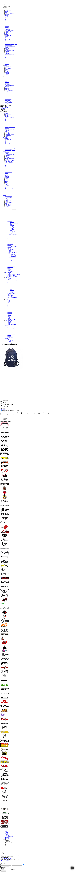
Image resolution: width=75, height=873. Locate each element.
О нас (6, 831)
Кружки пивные (8, 18)
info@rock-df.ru (3, 108)
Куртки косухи (8, 66)
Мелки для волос (8, 92)
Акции (6, 832)
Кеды (6, 78)
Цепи (11, 233)
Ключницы (12, 225)
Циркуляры (7, 51)
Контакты (7, 837)
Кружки (6, 11)
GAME (6, 338)
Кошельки (7, 14)
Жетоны (6, 20)
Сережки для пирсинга (9, 63)
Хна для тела (7, 100)
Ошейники (12, 227)
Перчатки (12, 228)
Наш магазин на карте (4, 860)
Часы (6, 21)
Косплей (6, 91)
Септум (11, 291)
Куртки (6, 67)
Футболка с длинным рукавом (11, 44)
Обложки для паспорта (9, 30)
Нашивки (7, 26)
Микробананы (8, 59)
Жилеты (6, 70)
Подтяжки (12, 229)
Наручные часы (13, 254)
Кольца (6, 36)
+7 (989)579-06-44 (4, 107)
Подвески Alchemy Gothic (15, 263)
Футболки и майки (8, 41)
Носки (6, 75)
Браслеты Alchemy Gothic (15, 261)
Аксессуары (7, 29)
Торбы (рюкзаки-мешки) (10, 22)
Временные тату (8, 99)
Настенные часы (13, 255)
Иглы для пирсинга (9, 58)
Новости (7, 835)
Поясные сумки (8, 31)
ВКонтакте (2, 858)
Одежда (5, 65)
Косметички (7, 17)
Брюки (6, 69)
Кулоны (6, 34)
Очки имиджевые (8, 102)
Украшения (6, 33)
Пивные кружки (11, 340)
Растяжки (12, 290)
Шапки (6, 87)
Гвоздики (7, 64)
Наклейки (7, 28)
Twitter (10, 858)
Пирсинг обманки (8, 57)
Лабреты (7, 53)
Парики (6, 94)
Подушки (7, 19)
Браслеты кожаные (9, 40)
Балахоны (7, 73)
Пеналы (6, 16)
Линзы (6, 98)
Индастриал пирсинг (9, 56)
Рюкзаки (7, 23)
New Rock (7, 83)
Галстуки (12, 224)
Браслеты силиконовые (9, 25)
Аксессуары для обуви (9, 85)
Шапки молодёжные (9, 90)
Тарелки (6, 27)
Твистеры (7, 61)
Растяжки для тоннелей (10, 50)
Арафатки (12, 222)
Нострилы (7, 60)
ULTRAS (7, 82)
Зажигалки (7, 12)
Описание (12, 410)
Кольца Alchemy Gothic (14, 262)
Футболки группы (8, 45)
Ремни (11, 230)
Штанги (6, 55)
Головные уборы (7, 86)
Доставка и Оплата (9, 836)
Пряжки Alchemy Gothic (14, 264)
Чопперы (7, 183)
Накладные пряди (8, 93)
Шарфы (6, 71)
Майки (6, 43)
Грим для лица (8, 101)
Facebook (7, 858)
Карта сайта (7, 838)
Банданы (7, 89)
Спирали (7, 52)
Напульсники (8, 10)
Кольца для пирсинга (9, 54)
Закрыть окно (3, 867)
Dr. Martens (7, 84)
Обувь (5, 76)
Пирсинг (6, 47)
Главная (4, 218)
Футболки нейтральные (10, 46)
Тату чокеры (7, 37)
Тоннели (7, 48)
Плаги (6, 49)
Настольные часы (13, 256)
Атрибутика (6, 9)
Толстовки (7, 72)
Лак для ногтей (8, 96)
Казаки (6, 77)
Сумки (6, 32)
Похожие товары (5, 410)
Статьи (6, 834)
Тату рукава (12, 231)
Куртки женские (8, 68)
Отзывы (17, 410)
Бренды (6, 833)
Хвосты (11, 232)
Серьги (6, 38)
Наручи (11, 226)
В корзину (2, 409)
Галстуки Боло (8, 39)
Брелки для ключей (14, 223)
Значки (6, 15)
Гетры (6, 74)
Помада (6, 95)
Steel (6, 81)
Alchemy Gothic (8, 35)
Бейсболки (7, 88)
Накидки (7, 103)
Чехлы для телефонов (9, 13)
